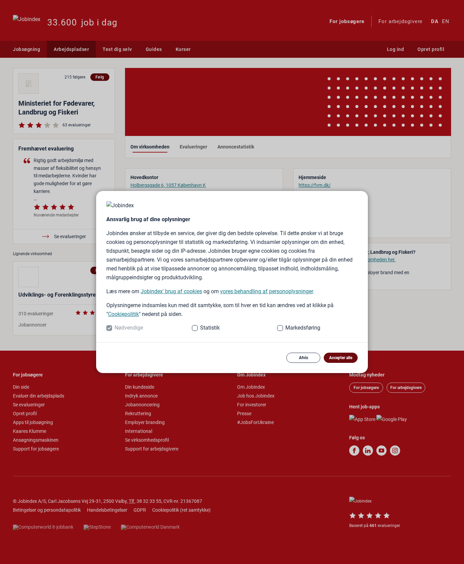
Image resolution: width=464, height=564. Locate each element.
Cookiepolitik (123, 314)
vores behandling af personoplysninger (266, 291)
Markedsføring (302, 327)
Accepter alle (340, 357)
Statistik (210, 327)
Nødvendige (128, 327)
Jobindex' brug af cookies (171, 291)
